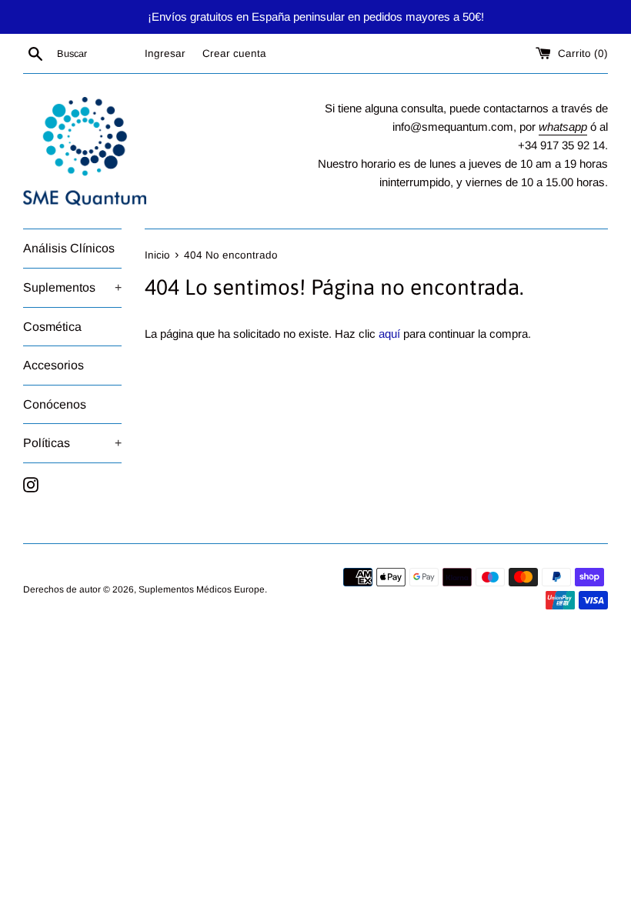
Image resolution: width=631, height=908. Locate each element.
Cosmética (52, 326)
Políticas (72, 442)
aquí (389, 333)
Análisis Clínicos (69, 248)
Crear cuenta (234, 53)
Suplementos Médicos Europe (202, 589)
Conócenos (54, 404)
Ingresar (165, 53)
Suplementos (72, 287)
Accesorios (53, 365)
